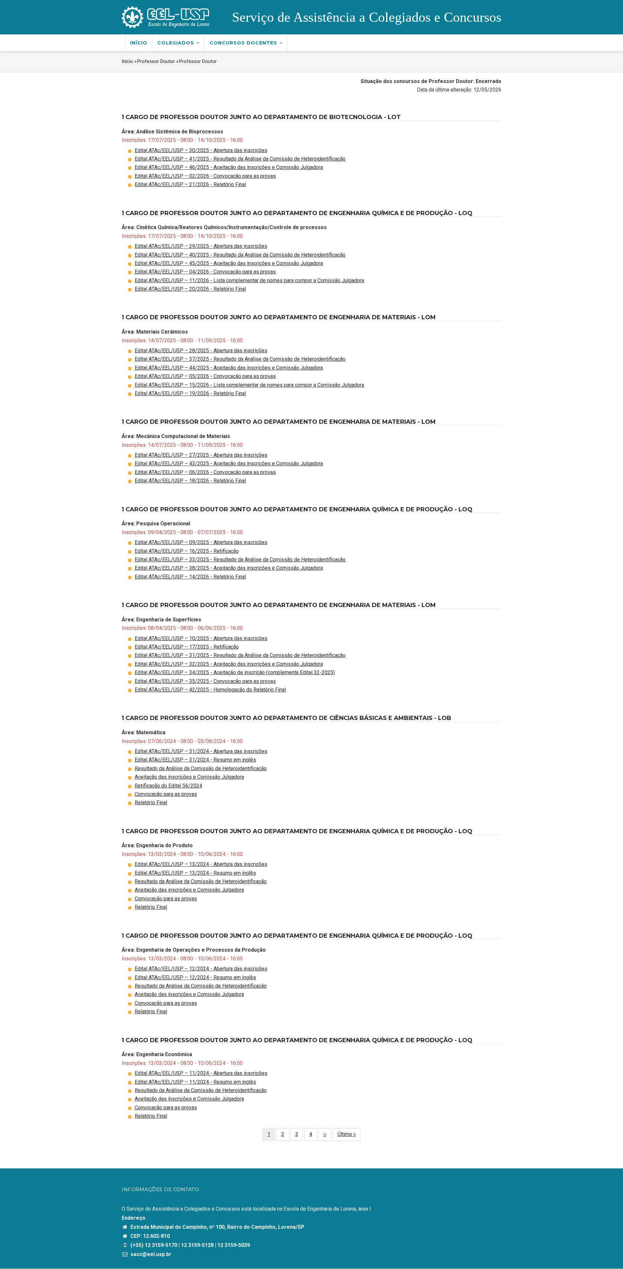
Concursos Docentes (244, 43)
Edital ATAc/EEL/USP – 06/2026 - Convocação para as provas (205, 472)
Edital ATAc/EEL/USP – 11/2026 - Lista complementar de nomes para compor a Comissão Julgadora (249, 280)
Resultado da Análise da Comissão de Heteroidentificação (201, 768)
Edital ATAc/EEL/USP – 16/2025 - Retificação (187, 551)
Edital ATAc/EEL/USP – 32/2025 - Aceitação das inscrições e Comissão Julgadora (229, 664)
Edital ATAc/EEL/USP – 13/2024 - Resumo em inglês (195, 873)
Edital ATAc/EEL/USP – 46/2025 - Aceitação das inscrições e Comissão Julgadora (229, 167)
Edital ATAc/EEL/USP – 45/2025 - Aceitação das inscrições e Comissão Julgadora (229, 263)
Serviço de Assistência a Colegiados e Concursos (366, 17)
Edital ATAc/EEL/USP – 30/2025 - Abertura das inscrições (201, 150)
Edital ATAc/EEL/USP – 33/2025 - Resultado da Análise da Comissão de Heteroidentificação (240, 559)
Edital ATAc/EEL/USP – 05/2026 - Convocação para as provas (205, 376)
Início (138, 43)
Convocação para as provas (166, 794)
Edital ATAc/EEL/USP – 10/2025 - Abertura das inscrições (201, 638)
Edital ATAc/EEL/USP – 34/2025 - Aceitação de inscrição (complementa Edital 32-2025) (235, 672)
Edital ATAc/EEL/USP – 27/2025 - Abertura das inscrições (201, 455)
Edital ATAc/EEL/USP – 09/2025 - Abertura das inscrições (201, 542)
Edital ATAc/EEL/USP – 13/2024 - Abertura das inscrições (201, 864)
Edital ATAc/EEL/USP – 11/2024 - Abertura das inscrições (201, 1073)
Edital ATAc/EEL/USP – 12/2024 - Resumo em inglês (195, 977)
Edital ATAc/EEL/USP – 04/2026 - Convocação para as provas (205, 272)
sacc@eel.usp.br (150, 1254)
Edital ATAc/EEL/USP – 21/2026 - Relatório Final (190, 184)
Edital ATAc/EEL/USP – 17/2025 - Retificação (187, 647)
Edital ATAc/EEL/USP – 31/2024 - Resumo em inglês (195, 760)
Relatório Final (151, 802)
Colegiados (176, 43)
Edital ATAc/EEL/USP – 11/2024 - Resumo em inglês (195, 1082)
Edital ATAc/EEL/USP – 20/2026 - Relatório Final (190, 289)
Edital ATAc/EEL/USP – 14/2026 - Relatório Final (190, 577)
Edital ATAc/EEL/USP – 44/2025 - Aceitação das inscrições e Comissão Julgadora (229, 368)
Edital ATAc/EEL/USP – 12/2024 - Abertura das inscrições (201, 969)
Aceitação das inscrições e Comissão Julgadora (189, 777)
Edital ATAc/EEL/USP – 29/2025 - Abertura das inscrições (201, 246)
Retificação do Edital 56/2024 (168, 786)
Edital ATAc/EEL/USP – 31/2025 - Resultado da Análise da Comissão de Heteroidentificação (240, 655)
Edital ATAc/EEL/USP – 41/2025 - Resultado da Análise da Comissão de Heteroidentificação (240, 159)
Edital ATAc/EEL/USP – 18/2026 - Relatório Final (190, 481)
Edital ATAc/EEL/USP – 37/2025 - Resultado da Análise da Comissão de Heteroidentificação (240, 359)
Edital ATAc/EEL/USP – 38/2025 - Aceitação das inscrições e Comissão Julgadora (229, 568)
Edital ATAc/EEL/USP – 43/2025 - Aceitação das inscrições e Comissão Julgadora (229, 463)
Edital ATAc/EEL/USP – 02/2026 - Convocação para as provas (205, 176)
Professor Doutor (156, 61)
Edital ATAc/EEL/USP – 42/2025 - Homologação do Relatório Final (210, 690)
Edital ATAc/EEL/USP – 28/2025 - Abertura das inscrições (201, 351)
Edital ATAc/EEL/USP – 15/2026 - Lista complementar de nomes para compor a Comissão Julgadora (249, 385)
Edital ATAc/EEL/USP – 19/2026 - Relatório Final (190, 393)
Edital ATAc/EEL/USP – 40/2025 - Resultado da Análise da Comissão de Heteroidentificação (240, 255)
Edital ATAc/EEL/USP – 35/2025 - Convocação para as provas (205, 681)
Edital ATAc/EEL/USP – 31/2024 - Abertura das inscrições (201, 751)
